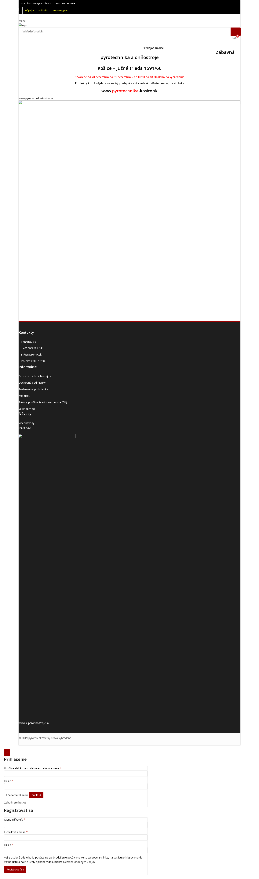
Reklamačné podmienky (33, 389)
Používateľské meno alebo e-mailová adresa (32, 768)
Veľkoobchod (27, 409)
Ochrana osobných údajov (35, 376)
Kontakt (173, 48)
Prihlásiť (36, 795)
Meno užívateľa (14, 819)
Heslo (8, 781)
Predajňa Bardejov (65, 48)
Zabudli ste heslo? (15, 802)
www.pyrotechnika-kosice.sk (36, 98)
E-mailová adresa (16, 832)
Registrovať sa (15, 869)
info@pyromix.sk (31, 354)
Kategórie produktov (35, 48)
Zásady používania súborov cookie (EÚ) (43, 402)
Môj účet (24, 395)
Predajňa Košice (153, 48)
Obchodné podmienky (32, 382)
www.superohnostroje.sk (34, 723)
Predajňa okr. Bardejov (123, 48)
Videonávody (26, 423)
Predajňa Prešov (92, 48)
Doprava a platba (195, 48)
